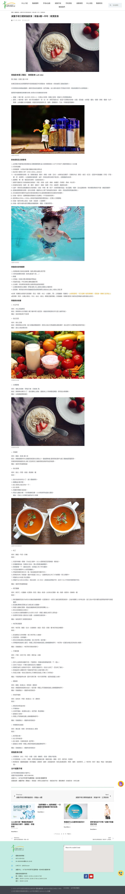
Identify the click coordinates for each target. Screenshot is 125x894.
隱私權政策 (39, 888)
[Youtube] (91, 876)
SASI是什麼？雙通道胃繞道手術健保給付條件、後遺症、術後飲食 (22, 824)
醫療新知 (99, 3)
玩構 (48, 891)
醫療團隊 (35, 3)
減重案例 (79, 3)
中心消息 (89, 3)
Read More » (14, 831)
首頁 (12, 12)
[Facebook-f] (86, 876)
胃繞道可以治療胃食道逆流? (74, 822)
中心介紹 (24, 3)
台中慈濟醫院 (75, 888)
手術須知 (69, 3)
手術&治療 (46, 3)
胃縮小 (28, 781)
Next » (69, 834)
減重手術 (58, 3)
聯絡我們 (62, 7)
